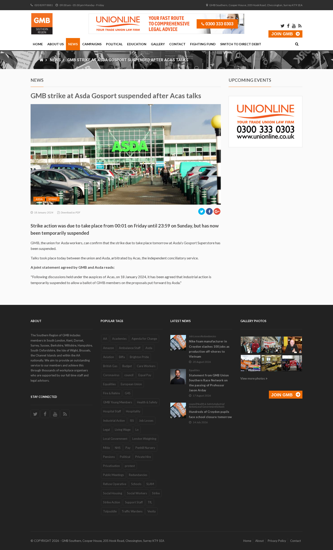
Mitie (106, 448)
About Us (55, 44)
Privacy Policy (277, 541)
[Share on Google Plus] (217, 211)
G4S (127, 393)
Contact (177, 44)
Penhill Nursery (145, 448)
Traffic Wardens (132, 511)
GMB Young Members (117, 402)
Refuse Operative (114, 484)
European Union (131, 384)
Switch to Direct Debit (240, 44)
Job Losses (146, 420)
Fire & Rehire (111, 393)
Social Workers (137, 493)
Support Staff (134, 502)
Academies (119, 338)
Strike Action (111, 502)
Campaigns (91, 44)
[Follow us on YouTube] (55, 414)
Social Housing (112, 493)
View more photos (252, 378)
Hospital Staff (112, 411)
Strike (52, 199)
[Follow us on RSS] (65, 414)
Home (38, 44)
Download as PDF (70, 212)
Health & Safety (147, 402)
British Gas (110, 366)
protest (130, 466)
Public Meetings (113, 475)
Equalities (109, 384)
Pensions (109, 457)
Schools (136, 484)
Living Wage (122, 429)
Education (136, 44)
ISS (132, 420)
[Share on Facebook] (209, 211)
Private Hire (143, 457)
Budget (127, 366)
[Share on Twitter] (201, 211)
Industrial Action (114, 420)
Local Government (115, 438)
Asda (39, 199)
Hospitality (133, 411)
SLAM (150, 484)
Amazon (108, 348)
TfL (150, 502)
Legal (106, 429)
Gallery (158, 44)
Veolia (151, 511)
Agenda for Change (144, 338)
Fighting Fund (203, 44)
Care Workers (146, 366)
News (73, 44)
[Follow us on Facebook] (45, 414)
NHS (118, 448)
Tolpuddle (110, 511)
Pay (127, 448)
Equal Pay (144, 375)
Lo (137, 429)
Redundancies (138, 475)
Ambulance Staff (129, 348)
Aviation (108, 357)
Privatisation (111, 466)
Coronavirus (111, 375)
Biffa (122, 357)
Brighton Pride (139, 357)
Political (114, 44)
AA (105, 338)
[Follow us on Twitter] (35, 414)
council (128, 375)
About (259, 541)
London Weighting (144, 438)
